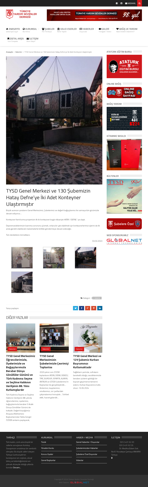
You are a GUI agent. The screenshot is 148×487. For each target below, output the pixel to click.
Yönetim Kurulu (47, 448)
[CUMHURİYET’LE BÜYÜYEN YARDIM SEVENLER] (124, 154)
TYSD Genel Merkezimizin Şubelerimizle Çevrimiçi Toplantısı (54, 361)
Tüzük (43, 442)
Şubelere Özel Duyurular (86, 454)
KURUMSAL (30, 30)
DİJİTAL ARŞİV (16, 40)
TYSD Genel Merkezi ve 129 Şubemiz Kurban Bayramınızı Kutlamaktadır (87, 361)
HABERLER (86, 30)
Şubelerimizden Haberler (87, 448)
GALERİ (105, 30)
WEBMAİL (131, 3)
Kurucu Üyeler (47, 454)
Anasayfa (9, 52)
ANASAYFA (13, 30)
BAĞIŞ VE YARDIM (126, 30)
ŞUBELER (48, 30)
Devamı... (17, 467)
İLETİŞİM (32, 40)
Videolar (79, 460)
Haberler (18, 52)
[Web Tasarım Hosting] (124, 241)
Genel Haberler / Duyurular (87, 442)
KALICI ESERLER (67, 30)
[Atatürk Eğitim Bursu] (124, 66)
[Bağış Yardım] (124, 118)
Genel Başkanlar (48, 460)
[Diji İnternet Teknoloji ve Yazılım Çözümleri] (79, 482)
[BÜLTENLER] (124, 196)
